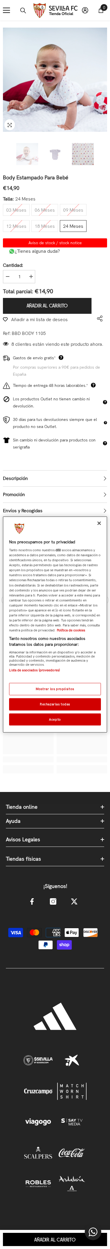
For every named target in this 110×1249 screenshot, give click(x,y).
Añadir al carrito (47, 306)
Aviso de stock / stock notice (55, 242)
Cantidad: (13, 265)
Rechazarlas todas (55, 704)
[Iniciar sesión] (85, 10)
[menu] (6, 10)
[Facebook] (32, 901)
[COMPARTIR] (98, 318)
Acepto (55, 719)
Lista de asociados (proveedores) (34, 670)
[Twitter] (74, 901)
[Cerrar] (99, 523)
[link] (28, 759)
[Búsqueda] (23, 10)
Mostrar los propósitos (55, 689)
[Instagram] (53, 901)
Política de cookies (71, 630)
